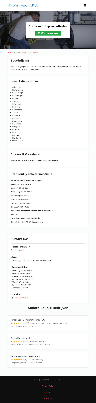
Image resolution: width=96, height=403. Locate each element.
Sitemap (48, 399)
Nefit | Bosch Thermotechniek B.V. (28, 320)
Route (47, 260)
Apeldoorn (33, 52)
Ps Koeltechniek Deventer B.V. (25, 356)
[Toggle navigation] (85, 5)
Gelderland (21, 52)
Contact (48, 392)
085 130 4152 (20, 250)
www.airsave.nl (21, 298)
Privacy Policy (48, 386)
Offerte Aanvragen (49, 33)
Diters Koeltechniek (20, 338)
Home (10, 52)
